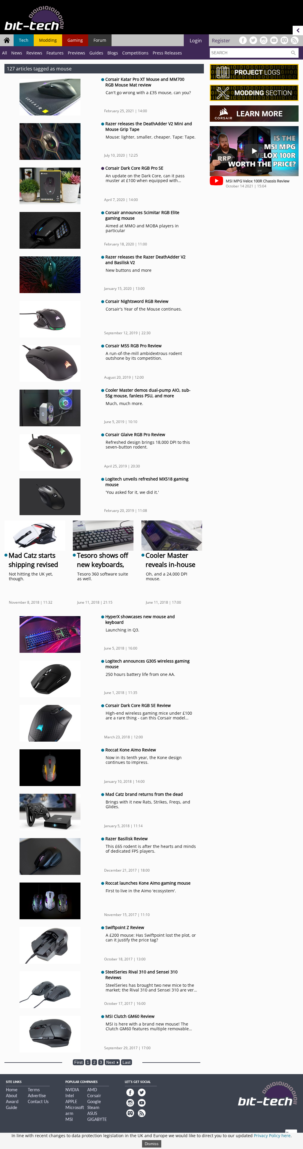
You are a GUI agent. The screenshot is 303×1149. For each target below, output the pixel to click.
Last (126, 1062)
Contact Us (38, 1102)
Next (111, 1062)
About (11, 1096)
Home (11, 1090)
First (78, 1062)
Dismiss (152, 1144)
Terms (34, 1090)
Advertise (37, 1096)
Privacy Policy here (272, 1135)
